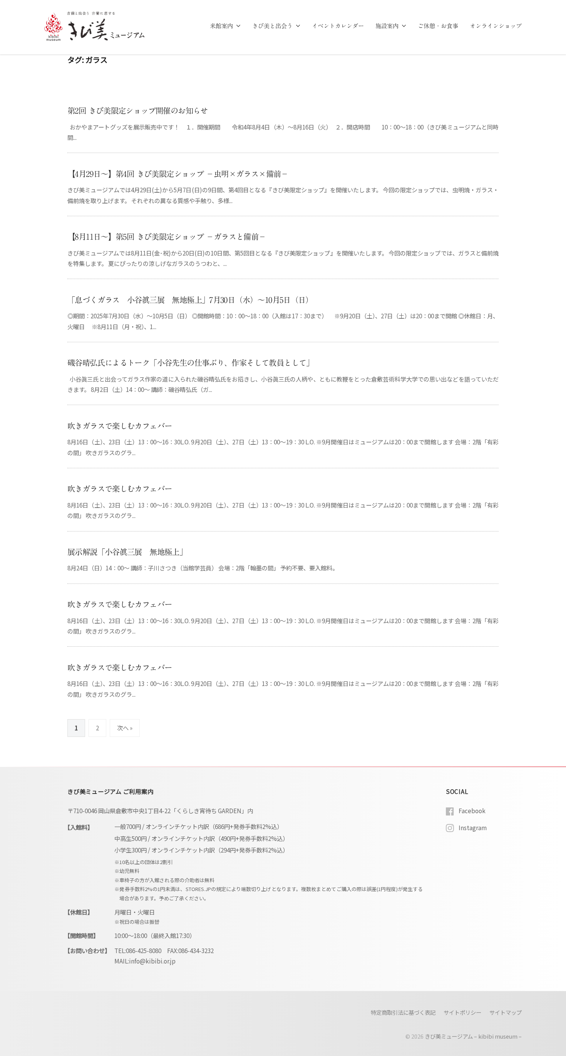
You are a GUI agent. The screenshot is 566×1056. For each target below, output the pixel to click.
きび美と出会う (272, 26)
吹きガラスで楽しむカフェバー (119, 426)
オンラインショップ (496, 26)
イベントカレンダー (338, 26)
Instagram (473, 827)
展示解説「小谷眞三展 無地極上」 (127, 552)
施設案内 (387, 26)
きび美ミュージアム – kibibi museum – (473, 1036)
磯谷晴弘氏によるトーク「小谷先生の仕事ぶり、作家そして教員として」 (190, 363)
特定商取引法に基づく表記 (403, 1012)
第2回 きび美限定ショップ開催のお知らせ (137, 110)
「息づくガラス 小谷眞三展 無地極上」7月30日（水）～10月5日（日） (190, 300)
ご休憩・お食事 (438, 26)
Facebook (472, 810)
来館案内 (221, 26)
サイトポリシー (462, 1012)
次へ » (124, 727)
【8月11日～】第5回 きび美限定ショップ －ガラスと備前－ (166, 236)
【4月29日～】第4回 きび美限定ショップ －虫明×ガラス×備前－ (177, 174)
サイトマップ (505, 1012)
